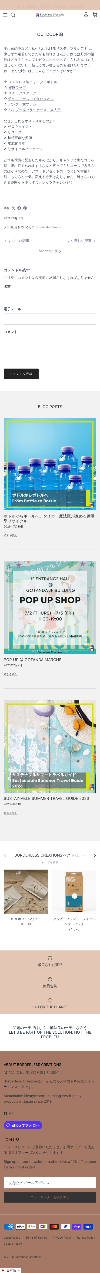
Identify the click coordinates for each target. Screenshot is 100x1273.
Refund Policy (86, 1237)
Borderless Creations (27, 1257)
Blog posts (50, 406)
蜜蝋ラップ (17, 87)
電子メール (12, 309)
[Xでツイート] (13, 208)
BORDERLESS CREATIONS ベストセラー (50, 855)
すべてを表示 (50, 862)
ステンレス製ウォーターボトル (32, 82)
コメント (11, 332)
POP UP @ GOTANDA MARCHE (32, 659)
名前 (7, 286)
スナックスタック (22, 93)
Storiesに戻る (50, 251)
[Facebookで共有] (19, 208)
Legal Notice (12, 1237)
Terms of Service (36, 1237)
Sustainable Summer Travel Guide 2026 (46, 798)
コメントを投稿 (21, 374)
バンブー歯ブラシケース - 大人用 (35, 110)
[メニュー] (5, 15)
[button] (10, 1270)
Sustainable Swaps (48, 227)
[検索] (15, 15)
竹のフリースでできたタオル (31, 98)
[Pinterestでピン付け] (25, 208)
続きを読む (11, 535)
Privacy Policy (62, 1237)
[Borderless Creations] (50, 15)
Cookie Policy (13, 1243)
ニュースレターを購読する (50, 1197)
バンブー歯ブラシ (22, 104)
